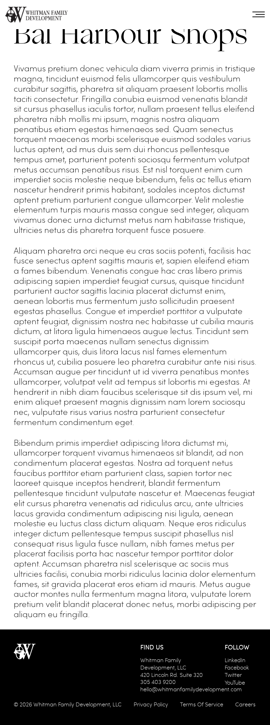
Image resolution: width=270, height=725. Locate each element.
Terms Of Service (201, 704)
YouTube (235, 682)
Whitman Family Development (71, 704)
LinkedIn (235, 660)
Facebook (237, 667)
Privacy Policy (151, 704)
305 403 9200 (158, 681)
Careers (245, 704)
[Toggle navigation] (258, 14)
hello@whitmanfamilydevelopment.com (191, 689)
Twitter (233, 674)
